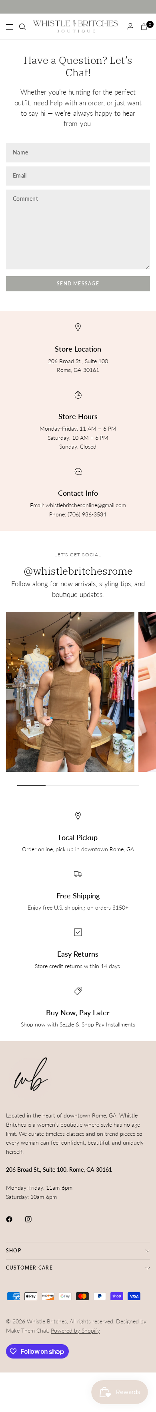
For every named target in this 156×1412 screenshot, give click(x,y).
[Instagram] (34, 1219)
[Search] (22, 26)
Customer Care (29, 1268)
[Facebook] (15, 1219)
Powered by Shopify (75, 1330)
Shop (13, 1251)
